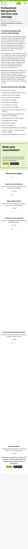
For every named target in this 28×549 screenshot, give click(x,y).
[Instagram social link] (3, 485)
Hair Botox (4, 505)
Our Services (9, 20)
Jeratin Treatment (7, 502)
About (2, 515)
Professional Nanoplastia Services (10, 21)
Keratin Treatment (7, 497)
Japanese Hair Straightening (9, 500)
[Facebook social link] (2, 485)
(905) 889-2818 (14, 163)
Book (18, 3)
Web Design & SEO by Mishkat (14, 547)
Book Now (6, 163)
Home (2, 20)
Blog (2, 517)
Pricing (3, 512)
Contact (3, 520)
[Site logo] (4, 3)
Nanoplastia (5, 507)
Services (3, 495)
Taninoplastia (5, 510)
